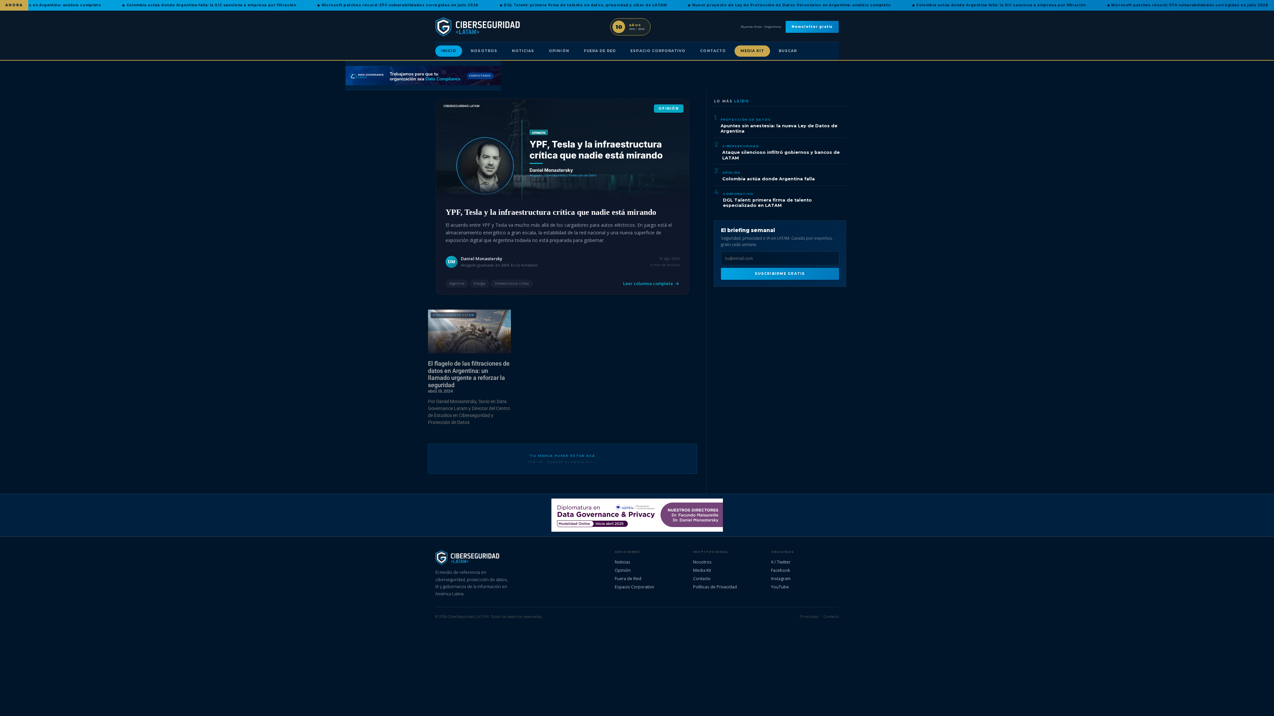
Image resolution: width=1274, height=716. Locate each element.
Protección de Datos (746, 119)
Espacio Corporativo (657, 51)
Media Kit (752, 51)
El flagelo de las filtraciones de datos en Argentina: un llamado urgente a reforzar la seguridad (469, 374)
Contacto (713, 51)
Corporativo (738, 194)
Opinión (559, 51)
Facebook (780, 570)
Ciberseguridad (740, 146)
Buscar (788, 51)
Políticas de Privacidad (715, 587)
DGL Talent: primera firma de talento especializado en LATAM (767, 203)
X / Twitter (781, 562)
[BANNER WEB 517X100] (637, 515)
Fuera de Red (600, 51)
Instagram (781, 578)
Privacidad (809, 616)
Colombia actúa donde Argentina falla (768, 178)
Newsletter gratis (812, 27)
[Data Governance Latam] (423, 75)
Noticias (523, 51)
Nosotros (484, 51)
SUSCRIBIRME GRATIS (780, 273)
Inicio (448, 51)
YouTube (780, 587)
